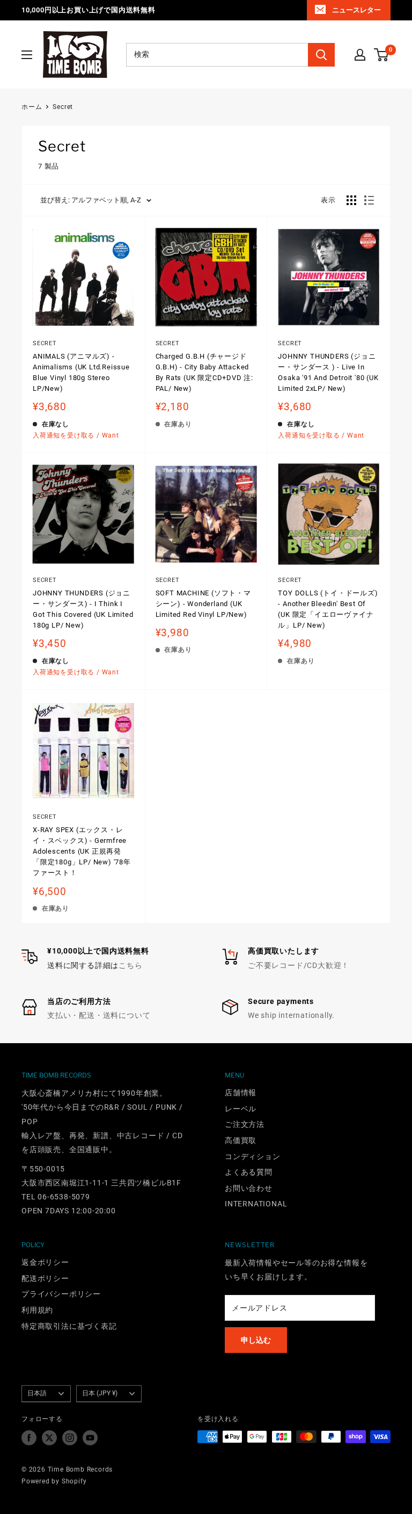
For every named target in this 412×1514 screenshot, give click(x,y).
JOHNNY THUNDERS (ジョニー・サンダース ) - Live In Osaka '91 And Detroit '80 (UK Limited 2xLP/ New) (328, 372)
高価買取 (240, 1140)
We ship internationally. (291, 1015)
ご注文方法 (244, 1124)
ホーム (31, 107)
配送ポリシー (45, 1278)
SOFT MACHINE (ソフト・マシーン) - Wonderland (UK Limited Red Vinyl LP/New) (203, 603)
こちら (130, 965)
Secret (63, 107)
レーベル (240, 1108)
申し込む (256, 1340)
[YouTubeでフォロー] (90, 1437)
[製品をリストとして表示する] (369, 200)
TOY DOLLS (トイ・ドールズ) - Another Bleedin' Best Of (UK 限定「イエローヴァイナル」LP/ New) (328, 609)
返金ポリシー (45, 1262)
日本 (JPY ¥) (99, 1393)
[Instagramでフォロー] (69, 1437)
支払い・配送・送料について (98, 1015)
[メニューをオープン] (26, 54)
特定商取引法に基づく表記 (69, 1326)
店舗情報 (240, 1092)
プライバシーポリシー (61, 1294)
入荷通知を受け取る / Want (76, 435)
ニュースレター (356, 10)
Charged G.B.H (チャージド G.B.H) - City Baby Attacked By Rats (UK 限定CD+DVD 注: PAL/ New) (204, 372)
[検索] (321, 55)
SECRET (168, 343)
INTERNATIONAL (256, 1203)
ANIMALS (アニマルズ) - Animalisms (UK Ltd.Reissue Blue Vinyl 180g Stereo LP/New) (81, 372)
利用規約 (37, 1310)
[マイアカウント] (360, 55)
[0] (381, 54)
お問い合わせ (249, 1188)
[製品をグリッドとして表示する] (351, 200)
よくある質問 (249, 1172)
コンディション (253, 1156)
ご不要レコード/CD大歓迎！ (298, 965)
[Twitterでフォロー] (49, 1437)
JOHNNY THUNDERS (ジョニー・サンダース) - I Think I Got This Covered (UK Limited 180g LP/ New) (83, 609)
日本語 (37, 1393)
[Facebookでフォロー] (28, 1437)
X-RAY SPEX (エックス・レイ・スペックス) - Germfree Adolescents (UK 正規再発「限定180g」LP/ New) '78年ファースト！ (82, 851)
